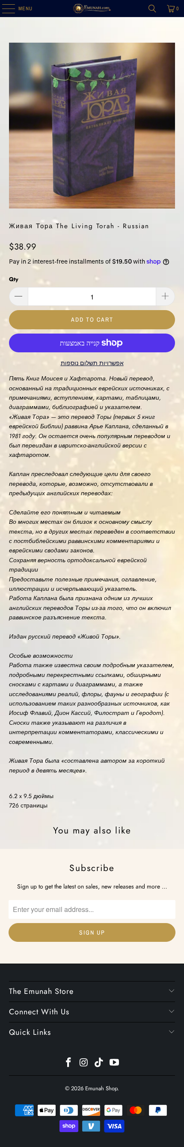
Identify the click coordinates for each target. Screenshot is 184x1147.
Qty (13, 279)
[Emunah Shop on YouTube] (114, 1063)
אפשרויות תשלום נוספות (92, 363)
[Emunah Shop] (92, 8)
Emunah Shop (101, 1088)
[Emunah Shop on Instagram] (83, 1063)
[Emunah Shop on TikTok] (99, 1063)
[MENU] (4, 8)
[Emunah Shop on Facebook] (68, 1063)
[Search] (152, 8)
